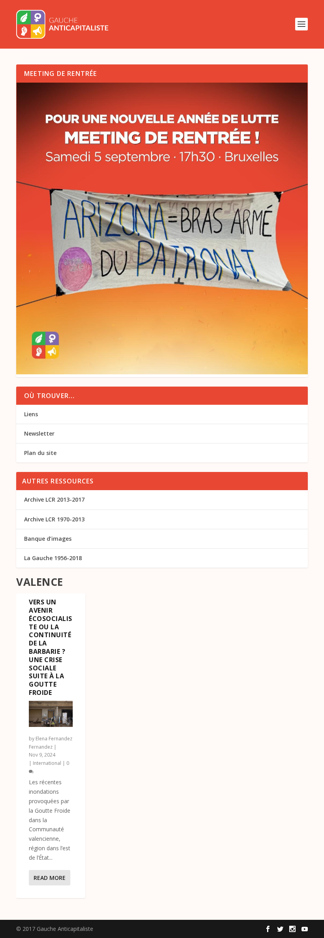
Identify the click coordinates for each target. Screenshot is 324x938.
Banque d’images (48, 538)
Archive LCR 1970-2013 (54, 519)
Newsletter (39, 433)
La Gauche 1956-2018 (53, 558)
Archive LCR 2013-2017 (54, 499)
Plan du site (40, 453)
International (47, 763)
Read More (50, 877)
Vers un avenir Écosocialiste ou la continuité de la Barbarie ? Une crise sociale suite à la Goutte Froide (50, 647)
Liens (31, 414)
